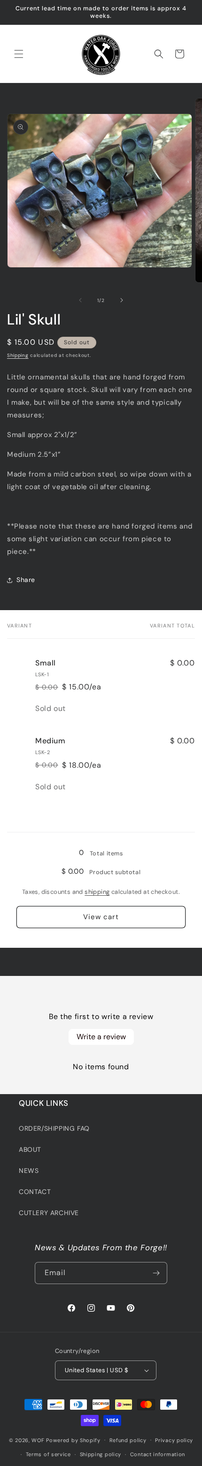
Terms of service (48, 1454)
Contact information (157, 1454)
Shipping (18, 355)
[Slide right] (121, 300)
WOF (37, 1439)
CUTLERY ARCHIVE (49, 1213)
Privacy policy (174, 1440)
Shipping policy (101, 1454)
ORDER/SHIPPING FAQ (54, 1128)
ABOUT (30, 1149)
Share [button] (25, 579)
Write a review (101, 1037)
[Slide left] (80, 300)
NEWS (29, 1170)
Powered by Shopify (73, 1439)
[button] (18, 54)
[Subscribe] (156, 1273)
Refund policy (128, 1440)
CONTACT (35, 1191)
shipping (97, 892)
